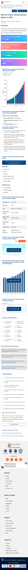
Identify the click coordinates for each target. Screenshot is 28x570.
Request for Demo (22, 10)
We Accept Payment (14, 562)
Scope (12, 21)
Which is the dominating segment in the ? (13, 367)
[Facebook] (16, 459)
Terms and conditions (11, 528)
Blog (7, 498)
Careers (8, 508)
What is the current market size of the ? (14, 356)
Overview (3, 21)
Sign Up (14, 10)
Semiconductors (11, 5)
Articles (7, 506)
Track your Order (10, 523)
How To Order (9, 521)
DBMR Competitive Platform (12, 553)
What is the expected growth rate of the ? (13, 362)
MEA (7, 486)
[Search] (24, 2)
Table (16, 241)
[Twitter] (11, 459)
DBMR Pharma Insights (11, 550)
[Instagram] (20, 459)
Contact (7, 510)
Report (12, 433)
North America (9, 481)
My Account (8, 525)
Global (7, 476)
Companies (18, 21)
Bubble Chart (22, 241)
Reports (8, 21)
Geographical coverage (7, 73)
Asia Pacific (8, 483)
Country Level (9, 488)
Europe (7, 478)
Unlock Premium (13, 250)
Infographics (8, 503)
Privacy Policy (9, 530)
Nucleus (5, 5)
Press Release (9, 501)
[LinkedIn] (7, 459)
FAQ (7, 533)
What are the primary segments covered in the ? (13, 350)
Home (2, 5)
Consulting (8, 548)
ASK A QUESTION (14, 424)
